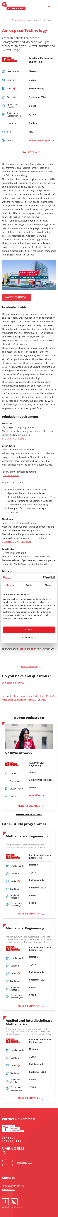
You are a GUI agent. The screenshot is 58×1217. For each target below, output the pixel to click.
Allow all (29, 630)
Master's (50, 696)
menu (50, 6)
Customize (27, 637)
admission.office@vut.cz (41, 140)
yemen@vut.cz (36, 795)
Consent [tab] (10, 585)
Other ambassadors (29, 814)
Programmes (18, 20)
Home (5, 20)
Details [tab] (29, 585)
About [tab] (48, 585)
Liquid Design (21, 1207)
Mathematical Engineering (27, 836)
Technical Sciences (37, 699)
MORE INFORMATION (16, 297)
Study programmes (14, 439)
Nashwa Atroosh (18, 753)
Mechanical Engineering (14, 699)
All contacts (8, 1189)
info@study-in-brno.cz (13, 1185)
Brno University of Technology (29, 696)
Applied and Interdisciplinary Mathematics (29, 1022)
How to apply (29, 152)
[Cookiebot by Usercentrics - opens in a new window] (43, 577)
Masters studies (11, 475)
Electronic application (16, 542)
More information (29, 806)
